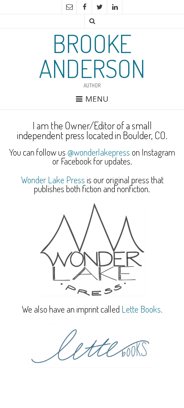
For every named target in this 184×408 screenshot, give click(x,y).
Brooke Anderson (92, 56)
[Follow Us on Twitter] (99, 7)
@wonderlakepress (98, 152)
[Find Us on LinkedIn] (114, 7)
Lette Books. (142, 309)
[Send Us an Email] (69, 7)
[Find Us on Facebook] (84, 7)
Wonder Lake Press (53, 179)
